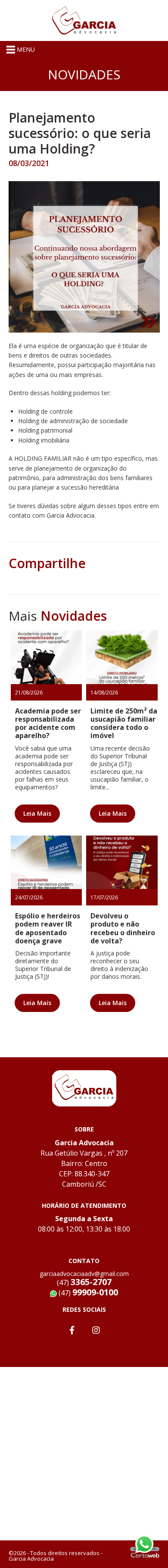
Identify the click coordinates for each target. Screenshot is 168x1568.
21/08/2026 (29, 692)
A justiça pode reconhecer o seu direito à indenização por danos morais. (119, 965)
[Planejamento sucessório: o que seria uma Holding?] (84, 256)
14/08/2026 (104, 692)
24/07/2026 (29, 897)
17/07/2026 (104, 897)
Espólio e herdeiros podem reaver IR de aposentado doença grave (47, 928)
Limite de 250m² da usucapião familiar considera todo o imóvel (123, 723)
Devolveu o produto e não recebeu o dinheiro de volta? (122, 928)
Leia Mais (37, 813)
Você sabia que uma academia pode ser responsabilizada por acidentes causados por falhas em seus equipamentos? (44, 768)
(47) (87, 1293)
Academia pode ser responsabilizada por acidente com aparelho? (48, 723)
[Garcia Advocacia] (84, 20)
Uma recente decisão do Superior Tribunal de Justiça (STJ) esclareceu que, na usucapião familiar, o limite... (120, 768)
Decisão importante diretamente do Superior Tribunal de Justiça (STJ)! (43, 965)
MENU (25, 49)
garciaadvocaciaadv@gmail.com (84, 1273)
